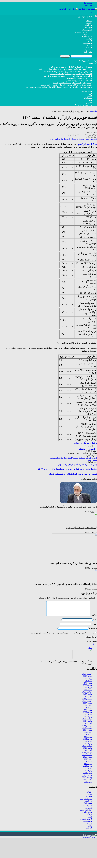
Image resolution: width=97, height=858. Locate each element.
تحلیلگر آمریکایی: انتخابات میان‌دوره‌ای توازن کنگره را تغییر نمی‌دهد (66, 85)
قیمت (82, 448)
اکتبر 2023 (88, 750)
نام (95, 620)
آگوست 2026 (87, 674)
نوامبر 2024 (87, 721)
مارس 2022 (87, 773)
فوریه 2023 (88, 768)
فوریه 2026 (88, 687)
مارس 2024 (87, 739)
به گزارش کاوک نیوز (87, 144)
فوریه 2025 (88, 714)
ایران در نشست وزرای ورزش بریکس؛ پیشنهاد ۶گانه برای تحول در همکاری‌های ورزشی (58, 87)
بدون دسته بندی (86, 799)
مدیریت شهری (86, 43)
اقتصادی (89, 23)
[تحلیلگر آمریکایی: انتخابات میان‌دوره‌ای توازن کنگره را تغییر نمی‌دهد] (87, 580)
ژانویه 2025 (88, 717)
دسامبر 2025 (87, 692)
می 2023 (88, 761)
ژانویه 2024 (88, 743)
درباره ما (88, 50)
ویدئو (86, 34)
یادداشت (89, 48)
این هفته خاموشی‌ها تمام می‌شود (79, 78)
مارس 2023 (87, 766)
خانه (95, 111)
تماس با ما (88, 52)
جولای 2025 (87, 703)
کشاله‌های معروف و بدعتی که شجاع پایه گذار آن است (71, 74)
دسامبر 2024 (87, 719)
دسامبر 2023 (87, 746)
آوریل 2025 (88, 710)
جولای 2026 (87, 676)
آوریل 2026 (88, 683)
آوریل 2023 (88, 764)
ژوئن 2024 (88, 732)
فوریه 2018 (88, 775)
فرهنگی (89, 39)
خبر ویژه (89, 808)
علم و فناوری (87, 36)
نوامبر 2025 (87, 694)
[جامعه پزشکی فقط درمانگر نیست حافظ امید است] (74, 559)
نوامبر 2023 (87, 748)
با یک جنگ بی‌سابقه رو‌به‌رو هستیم (79, 80)
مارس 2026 (87, 685)
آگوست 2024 (87, 728)
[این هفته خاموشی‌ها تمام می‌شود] (87, 523)
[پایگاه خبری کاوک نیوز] (78, 9)
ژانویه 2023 (88, 770)
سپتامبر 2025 (87, 699)
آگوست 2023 (87, 755)
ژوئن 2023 (88, 759)
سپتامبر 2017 (87, 777)
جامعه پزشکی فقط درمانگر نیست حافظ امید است (72, 83)
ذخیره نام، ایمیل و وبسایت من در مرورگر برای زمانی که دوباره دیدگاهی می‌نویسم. (62, 633)
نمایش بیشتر (92, 460)
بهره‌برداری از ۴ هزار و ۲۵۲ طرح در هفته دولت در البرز (71, 67)
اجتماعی (89, 21)
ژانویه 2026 (88, 690)
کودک (90, 41)
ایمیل (94, 624)
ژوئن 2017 (88, 782)
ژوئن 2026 (88, 678)
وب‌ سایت (93, 628)
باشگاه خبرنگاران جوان (85, 442)
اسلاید (91, 111)
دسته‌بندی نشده (86, 810)
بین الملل (88, 25)
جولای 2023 (87, 757)
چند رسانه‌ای (87, 30)
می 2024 (88, 734)
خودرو (92, 448)
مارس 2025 (87, 712)
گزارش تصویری (81, 32)
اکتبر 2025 (88, 696)
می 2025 (88, 708)
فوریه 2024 (88, 741)
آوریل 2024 (88, 737)
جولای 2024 (87, 730)
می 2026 (88, 681)
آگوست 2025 (87, 701)
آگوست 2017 (87, 779)
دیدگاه (94, 615)
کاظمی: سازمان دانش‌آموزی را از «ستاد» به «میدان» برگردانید (68, 76)
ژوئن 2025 (88, 705)
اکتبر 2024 (88, 723)
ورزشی (89, 45)
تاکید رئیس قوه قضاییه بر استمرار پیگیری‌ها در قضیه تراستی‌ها (68, 71)
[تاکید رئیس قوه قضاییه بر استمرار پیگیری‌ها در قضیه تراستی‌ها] (78, 502)
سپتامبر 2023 (87, 752)
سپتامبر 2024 (87, 726)
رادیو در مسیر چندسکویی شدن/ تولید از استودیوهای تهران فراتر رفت (65, 69)
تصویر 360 (88, 27)
